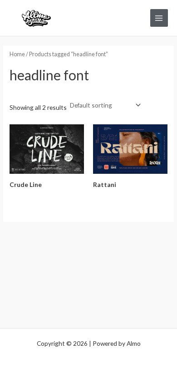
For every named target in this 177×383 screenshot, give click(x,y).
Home (17, 54)
